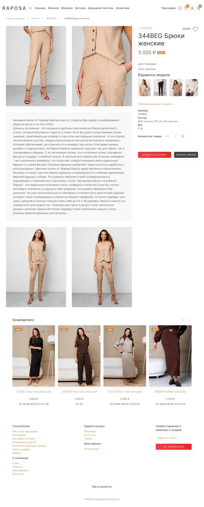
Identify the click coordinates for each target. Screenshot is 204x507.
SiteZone (114, 499)
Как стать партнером (24, 431)
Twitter (88, 438)
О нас (15, 463)
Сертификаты (20, 470)
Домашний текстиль (100, 8)
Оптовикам (19, 434)
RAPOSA (14, 8)
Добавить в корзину (154, 154)
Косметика (122, 8)
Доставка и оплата (23, 438)
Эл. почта (89, 434)
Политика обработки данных (29, 445)
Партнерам (168, 8)
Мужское (67, 8)
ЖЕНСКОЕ (146, 28)
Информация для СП (24, 442)
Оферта (16, 452)
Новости (17, 466)
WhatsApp (90, 431)
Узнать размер (21, 449)
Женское (53, 8)
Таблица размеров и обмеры (155, 103)
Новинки (40, 8)
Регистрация (91, 448)
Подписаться (176, 446)
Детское (80, 8)
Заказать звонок (186, 154)
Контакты (18, 473)
